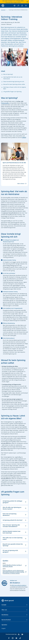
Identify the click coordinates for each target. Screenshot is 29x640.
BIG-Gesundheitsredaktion (19, 585)
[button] (14, 605)
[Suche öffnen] (18, 5)
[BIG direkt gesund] (3, 5)
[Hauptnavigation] (26, 5)
